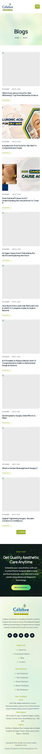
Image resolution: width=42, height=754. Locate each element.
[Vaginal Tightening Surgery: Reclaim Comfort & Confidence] (21, 494)
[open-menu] (37, 7)
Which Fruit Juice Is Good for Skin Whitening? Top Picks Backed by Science (20, 94)
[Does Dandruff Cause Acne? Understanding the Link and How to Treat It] (21, 174)
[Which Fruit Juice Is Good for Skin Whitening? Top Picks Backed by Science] (21, 69)
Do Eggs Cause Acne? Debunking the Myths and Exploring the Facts (18, 254)
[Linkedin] (32, 635)
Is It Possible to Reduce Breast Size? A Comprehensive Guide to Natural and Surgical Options (19, 363)
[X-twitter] (15, 635)
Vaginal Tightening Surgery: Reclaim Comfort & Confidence (18, 519)
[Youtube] (21, 635)
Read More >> (7, 100)
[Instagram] (26, 635)
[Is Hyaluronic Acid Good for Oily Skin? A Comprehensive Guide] (21, 121)
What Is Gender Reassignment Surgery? (20, 468)
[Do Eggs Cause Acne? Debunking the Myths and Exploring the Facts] (21, 229)
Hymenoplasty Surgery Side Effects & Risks (18, 416)
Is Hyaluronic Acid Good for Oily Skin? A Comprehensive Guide (19, 146)
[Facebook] (10, 635)
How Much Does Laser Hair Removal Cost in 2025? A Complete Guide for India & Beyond (20, 308)
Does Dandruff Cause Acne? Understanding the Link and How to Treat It (20, 200)
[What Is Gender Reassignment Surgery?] (21, 444)
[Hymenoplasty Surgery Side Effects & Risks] (21, 391)
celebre (6, 89)
